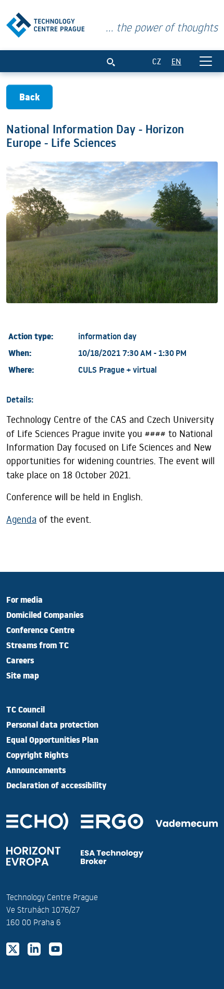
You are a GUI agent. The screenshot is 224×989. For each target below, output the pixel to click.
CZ (156, 61)
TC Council (25, 709)
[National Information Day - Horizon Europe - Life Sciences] (45, 23)
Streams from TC (37, 644)
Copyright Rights (37, 754)
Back (29, 96)
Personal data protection (52, 724)
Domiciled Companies (44, 614)
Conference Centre (40, 629)
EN (176, 61)
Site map (22, 675)
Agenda (21, 519)
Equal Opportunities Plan (52, 739)
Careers (20, 659)
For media (24, 599)
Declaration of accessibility (56, 784)
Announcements (36, 769)
